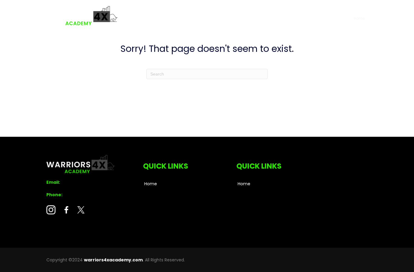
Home (359, 18)
